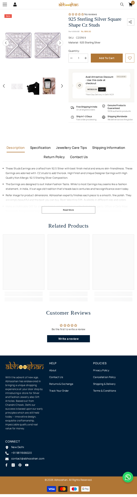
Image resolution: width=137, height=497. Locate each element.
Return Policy (54, 157)
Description (16, 147)
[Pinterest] (20, 465)
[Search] (122, 4)
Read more (68, 209)
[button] (6, 43)
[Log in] (15, 4)
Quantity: (74, 51)
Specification (40, 147)
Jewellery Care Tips (71, 147)
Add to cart (107, 58)
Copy (102, 89)
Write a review (68, 339)
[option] (33, 43)
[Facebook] (6, 465)
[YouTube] (26, 465)
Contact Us (79, 157)
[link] (129, 58)
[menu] (5, 4)
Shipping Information (108, 147)
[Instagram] (13, 465)
